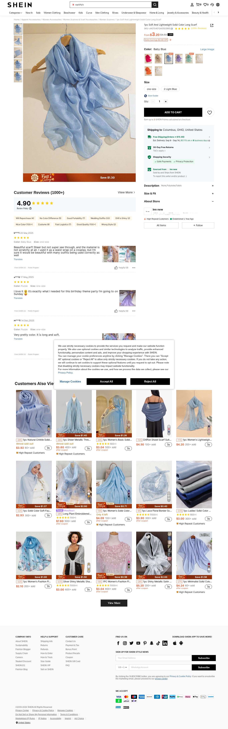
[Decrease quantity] (153, 102)
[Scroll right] (218, 12)
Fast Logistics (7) (63, 224)
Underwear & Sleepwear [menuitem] (134, 12)
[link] (198, 5)
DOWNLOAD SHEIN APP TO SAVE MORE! (192, 637)
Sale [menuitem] (38, 12)
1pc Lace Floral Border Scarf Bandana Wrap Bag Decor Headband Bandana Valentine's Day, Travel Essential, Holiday (154, 510)
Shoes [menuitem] (115, 12)
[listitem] (34, 422)
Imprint (68, 718)
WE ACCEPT (122, 691)
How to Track (46, 657)
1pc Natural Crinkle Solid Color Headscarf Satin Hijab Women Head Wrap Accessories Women (34, 439)
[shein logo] (20, 4)
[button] (212, 5)
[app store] (174, 644)
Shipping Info (47, 641)
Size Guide (46, 661)
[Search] (155, 5)
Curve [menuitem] (89, 12)
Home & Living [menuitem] (157, 12)
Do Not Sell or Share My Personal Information (36, 714)
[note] (31, 452)
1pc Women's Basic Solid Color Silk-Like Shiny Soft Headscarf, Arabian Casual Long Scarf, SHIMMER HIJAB (114, 439)
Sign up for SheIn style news (132, 652)
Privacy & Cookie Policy (180, 676)
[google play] (181, 644)
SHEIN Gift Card (73, 661)
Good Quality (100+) (86, 224)
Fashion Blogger (23, 649)
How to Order (47, 653)
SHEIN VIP (45, 665)
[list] (142, 643)
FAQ (67, 665)
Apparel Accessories (30, 19)
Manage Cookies (65, 710)
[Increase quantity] (166, 102)
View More (114, 603)
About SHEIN (22, 641)
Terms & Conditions (69, 714)
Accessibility (55, 718)
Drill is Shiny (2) (123, 218)
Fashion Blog (22, 669)
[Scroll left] (214, 12)
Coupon (69, 657)
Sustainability (22, 645)
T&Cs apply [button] (158, 150)
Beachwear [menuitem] (69, 12)
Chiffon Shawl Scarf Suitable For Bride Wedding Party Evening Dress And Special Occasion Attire (154, 439)
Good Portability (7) (76, 218)
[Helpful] (116, 268)
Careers (19, 657)
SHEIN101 (20, 665)
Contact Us (71, 641)
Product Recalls (73, 653)
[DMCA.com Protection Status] (126, 707)
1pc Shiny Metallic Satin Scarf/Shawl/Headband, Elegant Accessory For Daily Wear (154, 581)
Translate (18, 259)
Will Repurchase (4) (25, 218)
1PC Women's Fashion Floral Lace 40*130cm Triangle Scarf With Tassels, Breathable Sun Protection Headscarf (114, 581)
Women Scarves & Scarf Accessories (80, 19)
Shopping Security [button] (162, 157)
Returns (44, 645)
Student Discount (23, 661)
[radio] (148, 58)
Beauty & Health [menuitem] (200, 12)
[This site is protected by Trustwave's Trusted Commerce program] (118, 707)
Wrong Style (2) (108, 224)
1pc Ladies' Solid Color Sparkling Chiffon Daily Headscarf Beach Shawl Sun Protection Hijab (194, 510)
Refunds (44, 649)
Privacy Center (22, 710)
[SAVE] (209, 112)
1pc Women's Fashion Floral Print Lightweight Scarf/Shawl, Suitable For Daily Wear (34, 581)
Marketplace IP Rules (25, 718)
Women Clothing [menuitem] (52, 12)
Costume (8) (44, 224)
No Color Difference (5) (50, 218)
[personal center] (192, 5)
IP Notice (42, 718)
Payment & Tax (72, 645)
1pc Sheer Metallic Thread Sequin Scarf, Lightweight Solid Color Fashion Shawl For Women (74, 439)
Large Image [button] (207, 49)
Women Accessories (51, 19)
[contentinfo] (166, 699)
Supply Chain (22, 653)
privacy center (161, 679)
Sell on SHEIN (47, 669)
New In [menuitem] (29, 12)
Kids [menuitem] (81, 12)
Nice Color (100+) (24, 224)
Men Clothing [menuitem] (102, 12)
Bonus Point (71, 649)
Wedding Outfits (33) (100, 218)
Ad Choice (79, 718)
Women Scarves (106, 19)
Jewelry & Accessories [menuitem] (178, 12)
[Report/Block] (134, 268)
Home (16, 19)
